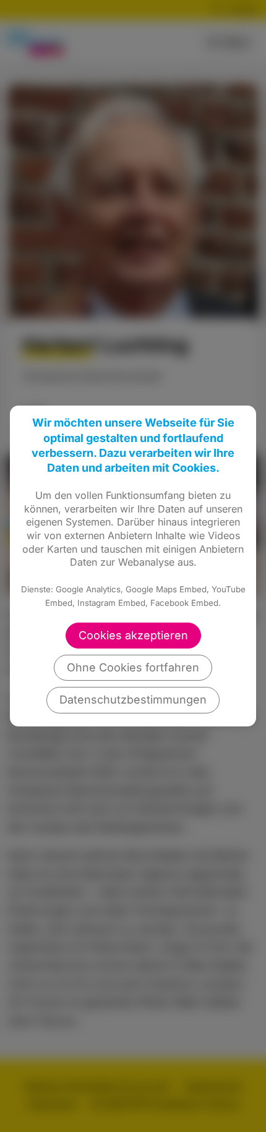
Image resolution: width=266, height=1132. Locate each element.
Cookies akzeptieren (133, 635)
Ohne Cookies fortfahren (133, 667)
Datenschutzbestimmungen (133, 699)
